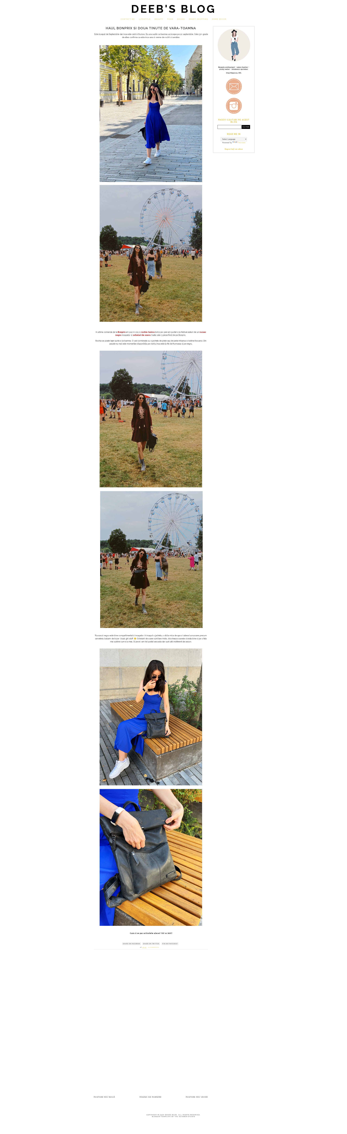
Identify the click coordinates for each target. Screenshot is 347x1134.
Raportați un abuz (234, 149)
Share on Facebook (131, 943)
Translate (241, 143)
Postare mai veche (197, 1097)
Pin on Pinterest (170, 943)
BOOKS (181, 19)
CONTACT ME (128, 19)
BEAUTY (159, 19)
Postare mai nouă (104, 1097)
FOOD (170, 19)
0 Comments (153, 947)
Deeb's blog (173, 9)
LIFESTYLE (145, 19)
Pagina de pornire (151, 1097)
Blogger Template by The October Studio (173, 1116)
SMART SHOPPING (198, 19)
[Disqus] (151, 989)
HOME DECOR (219, 19)
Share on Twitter (151, 943)
